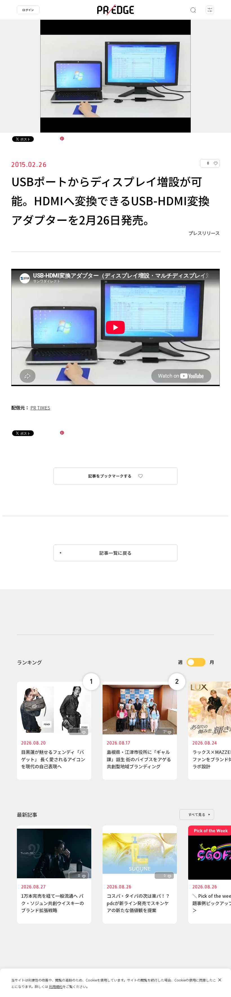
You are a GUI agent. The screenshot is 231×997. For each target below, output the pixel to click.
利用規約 (56, 986)
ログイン (28, 10)
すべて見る (197, 814)
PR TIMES (40, 407)
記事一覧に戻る (115, 552)
